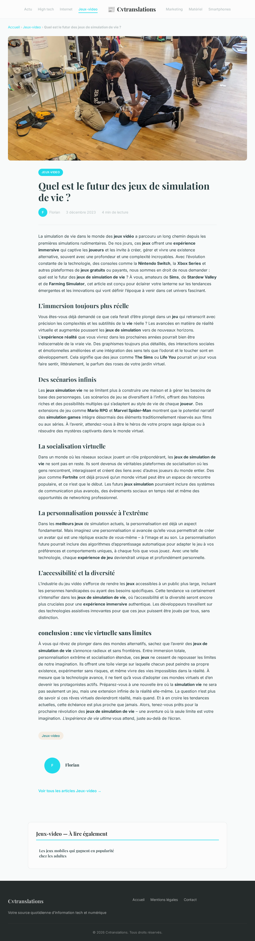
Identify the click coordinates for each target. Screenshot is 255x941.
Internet (66, 9)
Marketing (174, 9)
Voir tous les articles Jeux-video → (69, 790)
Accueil (14, 27)
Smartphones (219, 9)
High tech (46, 9)
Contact (190, 899)
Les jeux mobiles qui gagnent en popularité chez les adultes (76, 853)
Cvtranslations (132, 9)
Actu (28, 9)
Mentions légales (164, 899)
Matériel (195, 9)
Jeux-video (88, 9)
